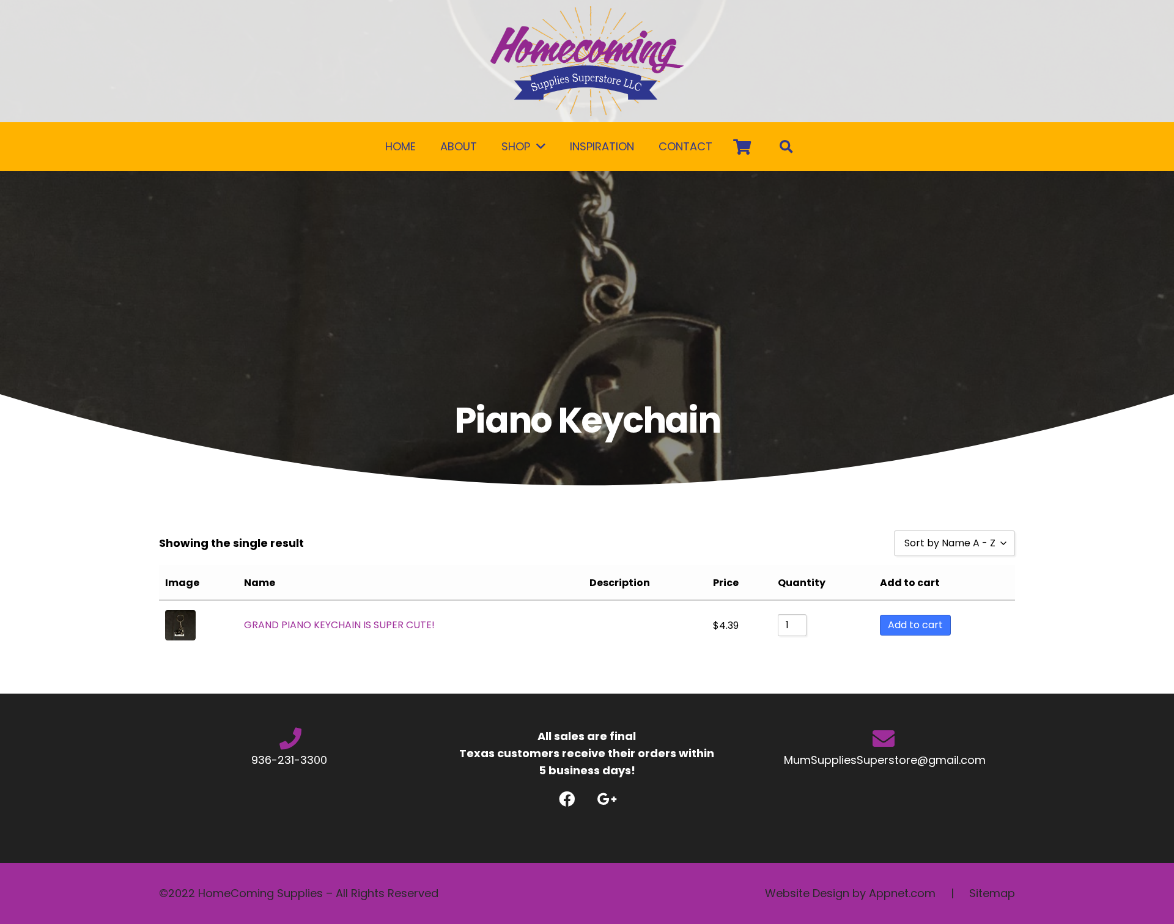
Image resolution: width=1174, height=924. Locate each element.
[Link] (587, 61)
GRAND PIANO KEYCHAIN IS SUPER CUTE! (339, 625)
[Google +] (607, 799)
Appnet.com (902, 893)
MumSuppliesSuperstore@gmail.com (883, 760)
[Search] (786, 146)
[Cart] (742, 146)
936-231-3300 (290, 760)
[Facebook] (567, 799)
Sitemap (992, 893)
